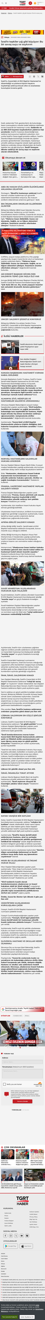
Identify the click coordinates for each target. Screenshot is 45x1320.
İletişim (6, 1218)
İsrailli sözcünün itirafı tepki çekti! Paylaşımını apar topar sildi (31, 346)
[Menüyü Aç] (6, 3)
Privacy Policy (33, 1217)
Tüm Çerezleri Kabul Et (9, 1317)
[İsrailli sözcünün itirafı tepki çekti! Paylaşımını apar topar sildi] (10, 346)
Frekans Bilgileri (9, 1220)
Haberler (4, 13)
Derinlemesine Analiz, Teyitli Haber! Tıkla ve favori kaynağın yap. (23, 1009)
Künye (6, 1215)
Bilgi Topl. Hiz (33, 1219)
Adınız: (5, 1058)
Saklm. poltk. (8, 1226)
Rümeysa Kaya (18, 76)
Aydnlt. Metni (33, 1224)
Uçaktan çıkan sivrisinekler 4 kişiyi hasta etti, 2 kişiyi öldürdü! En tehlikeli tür (26, 8)
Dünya (10, 13)
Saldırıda (35, 127)
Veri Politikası (33, 1222)
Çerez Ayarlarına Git (27, 1317)
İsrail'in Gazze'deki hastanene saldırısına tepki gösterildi (18, 729)
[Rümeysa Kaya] (3, 76)
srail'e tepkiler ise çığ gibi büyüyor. (21, 146)
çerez (37, 1305)
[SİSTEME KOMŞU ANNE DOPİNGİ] (22, 1033)
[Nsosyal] (42, 76)
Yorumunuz (18, 1067)
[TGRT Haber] (22, 3)
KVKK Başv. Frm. (34, 1227)
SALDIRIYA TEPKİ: (9, 276)
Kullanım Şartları (34, 1212)
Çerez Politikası (8, 1223)
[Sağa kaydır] (41, 170)
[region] (22, 1310)
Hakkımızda (7, 1213)
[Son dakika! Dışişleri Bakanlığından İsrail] (10, 363)
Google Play (12, 1246)
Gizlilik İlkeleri (33, 1214)
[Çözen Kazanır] (22, 32)
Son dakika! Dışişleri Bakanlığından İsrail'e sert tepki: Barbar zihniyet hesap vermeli (30, 362)
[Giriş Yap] (30, 3)
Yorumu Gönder (22, 1101)
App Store (27, 1246)
